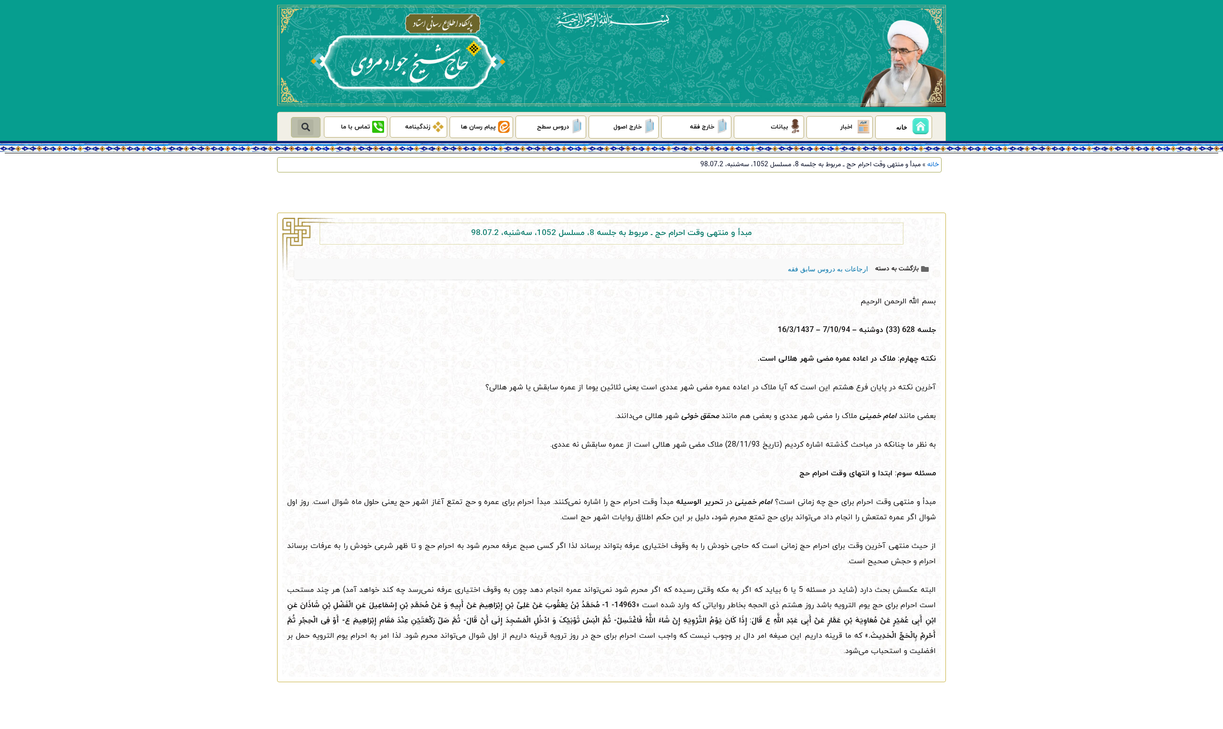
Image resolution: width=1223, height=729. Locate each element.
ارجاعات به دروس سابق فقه (828, 269)
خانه (933, 165)
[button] (305, 127)
